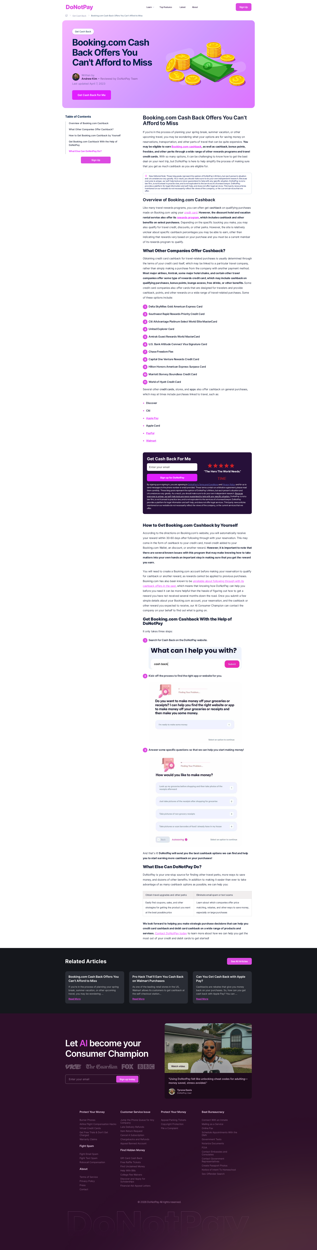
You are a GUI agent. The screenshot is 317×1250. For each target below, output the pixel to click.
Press (83, 1185)
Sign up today (127, 1079)
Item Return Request (131, 1131)
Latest (183, 7)
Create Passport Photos (214, 1165)
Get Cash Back (83, 31)
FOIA (204, 1147)
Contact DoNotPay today (171, 933)
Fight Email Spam (89, 1154)
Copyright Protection (172, 1124)
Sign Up (243, 7)
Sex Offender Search (213, 1173)
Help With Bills (128, 1170)
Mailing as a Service (212, 1124)
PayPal (150, 433)
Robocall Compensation (92, 1162)
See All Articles (239, 961)
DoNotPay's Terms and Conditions (203, 484)
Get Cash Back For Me (92, 95)
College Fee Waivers (131, 1174)
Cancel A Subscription (132, 1135)
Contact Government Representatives (213, 1160)
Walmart (151, 440)
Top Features (165, 7)
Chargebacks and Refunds (134, 1139)
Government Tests (211, 1139)
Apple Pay (152, 418)
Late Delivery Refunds (132, 1126)
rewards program (188, 217)
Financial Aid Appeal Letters (135, 1185)
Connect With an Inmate (215, 1119)
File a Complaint (169, 1128)
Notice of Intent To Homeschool (219, 1169)
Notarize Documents (213, 1143)
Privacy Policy (228, 484)
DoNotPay (79, 7)
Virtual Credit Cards (90, 1128)
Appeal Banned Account (133, 1143)
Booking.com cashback (186, 146)
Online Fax (207, 1128)
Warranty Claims (88, 1139)
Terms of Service (89, 1176)
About (195, 7)
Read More (75, 998)
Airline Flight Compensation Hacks (98, 1124)
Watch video (178, 1066)
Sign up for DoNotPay (172, 477)
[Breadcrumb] (66, 15)
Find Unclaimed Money (132, 1166)
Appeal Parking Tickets (173, 1119)
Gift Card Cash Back (131, 1158)
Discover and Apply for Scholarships (132, 1180)
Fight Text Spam (88, 1158)
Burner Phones (87, 1119)
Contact (84, 1189)
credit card (190, 212)
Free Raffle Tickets (130, 1162)
